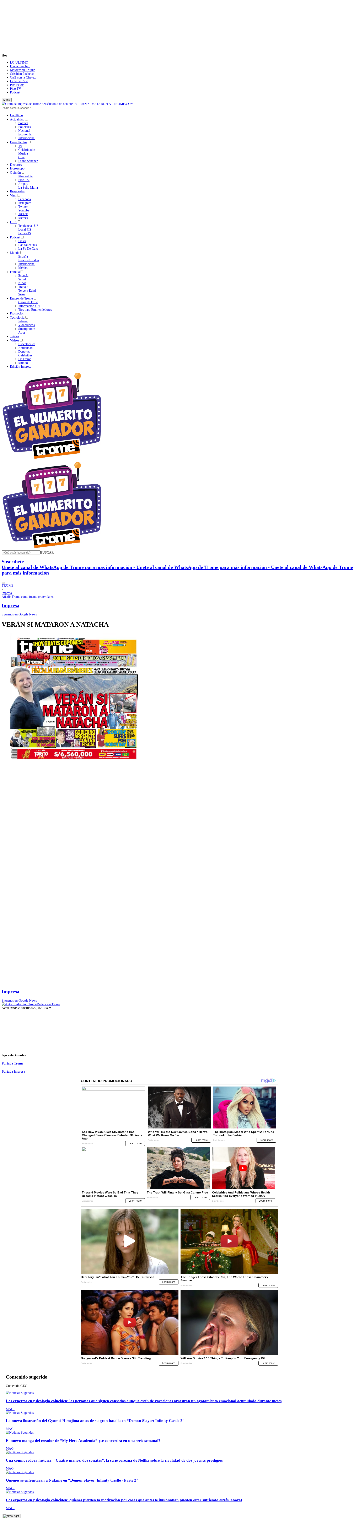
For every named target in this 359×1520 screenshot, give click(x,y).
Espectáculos (18, 142)
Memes (23, 218)
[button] (47, 552)
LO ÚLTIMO (19, 62)
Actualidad (17, 119)
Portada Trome (12, 1063)
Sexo (21, 294)
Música (23, 153)
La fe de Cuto (19, 81)
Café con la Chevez (23, 77)
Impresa (10, 605)
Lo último (16, 115)
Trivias (14, 336)
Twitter (23, 206)
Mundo (15, 252)
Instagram (24, 203)
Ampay (23, 183)
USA (13, 222)
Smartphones (26, 328)
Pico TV (15, 88)
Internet (23, 321)
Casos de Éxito (28, 302)
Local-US (24, 229)
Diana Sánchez (20, 66)
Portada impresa (13, 1071)
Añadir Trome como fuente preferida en (28, 596)
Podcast (15, 92)
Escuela (23, 275)
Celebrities (25, 355)
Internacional (26, 138)
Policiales (24, 127)
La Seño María (28, 187)
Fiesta (22, 241)
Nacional (24, 130)
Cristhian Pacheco (22, 73)
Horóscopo (17, 168)
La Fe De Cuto (28, 248)
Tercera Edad (27, 290)
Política (23, 123)
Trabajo (23, 287)
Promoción (17, 313)
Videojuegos (26, 325)
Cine (21, 157)
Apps (21, 332)
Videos (14, 340)
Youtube (23, 210)
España (23, 256)
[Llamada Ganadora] (52, 459)
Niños (22, 283)
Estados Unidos (28, 260)
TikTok (23, 214)
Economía (25, 134)
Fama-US (24, 233)
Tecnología (17, 317)
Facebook (24, 199)
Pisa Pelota (17, 85)
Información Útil (29, 306)
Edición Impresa (20, 366)
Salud (22, 279)
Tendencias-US (28, 225)
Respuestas (17, 191)
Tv (20, 146)
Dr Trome (24, 359)
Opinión (15, 172)
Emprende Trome (21, 298)
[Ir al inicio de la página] (11, 1516)
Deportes (16, 164)
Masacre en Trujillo (22, 70)
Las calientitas (27, 245)
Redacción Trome (48, 1004)
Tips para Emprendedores (35, 309)
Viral (13, 195)
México (23, 267)
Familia (15, 272)
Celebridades (26, 149)
